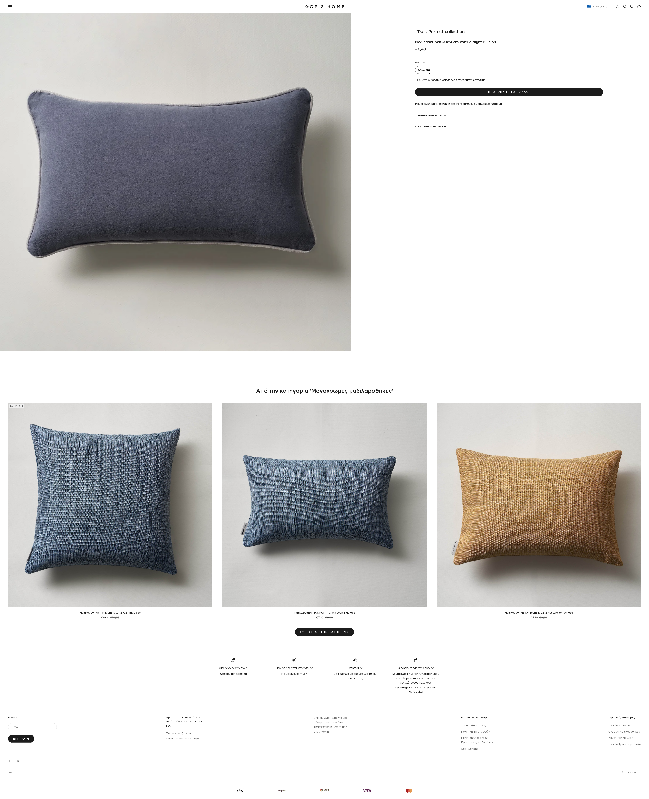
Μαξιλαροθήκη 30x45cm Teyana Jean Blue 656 (324, 612)
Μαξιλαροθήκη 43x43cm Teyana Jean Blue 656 (110, 612)
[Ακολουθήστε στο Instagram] (18, 761)
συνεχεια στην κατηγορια (324, 631)
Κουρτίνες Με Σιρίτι (621, 737)
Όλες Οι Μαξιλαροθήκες (624, 731)
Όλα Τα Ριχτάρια (619, 725)
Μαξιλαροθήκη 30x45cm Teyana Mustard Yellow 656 (538, 612)
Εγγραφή (21, 738)
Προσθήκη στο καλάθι (509, 91)
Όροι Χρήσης (469, 748)
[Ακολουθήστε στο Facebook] (9, 761)
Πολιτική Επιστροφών (475, 731)
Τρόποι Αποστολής (473, 725)
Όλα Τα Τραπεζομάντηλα (624, 744)
